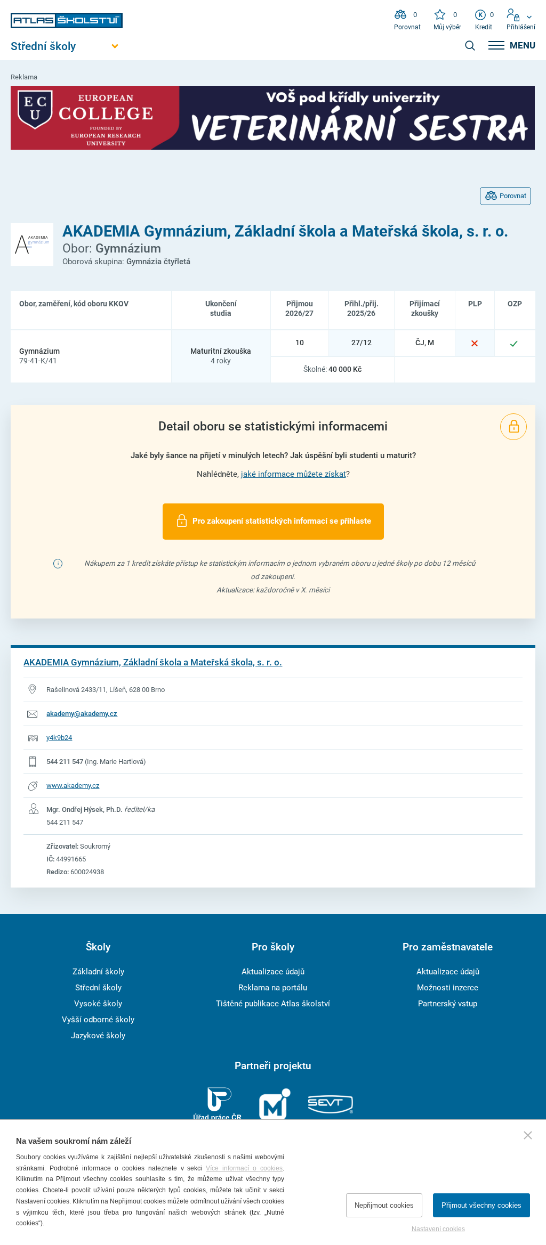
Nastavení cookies (438, 1229)
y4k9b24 (59, 738)
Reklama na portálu (272, 987)
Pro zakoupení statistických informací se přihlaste (281, 521)
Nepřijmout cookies (384, 1205)
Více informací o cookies (244, 1168)
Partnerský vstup (447, 1003)
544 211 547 (64, 762)
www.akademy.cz (72, 786)
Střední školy (98, 987)
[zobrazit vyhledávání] (469, 45)
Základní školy (98, 972)
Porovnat (513, 196)
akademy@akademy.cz (81, 714)
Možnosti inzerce (447, 987)
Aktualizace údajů (273, 972)
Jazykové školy (98, 1035)
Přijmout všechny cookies (481, 1205)
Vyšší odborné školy (98, 1019)
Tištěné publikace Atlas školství (273, 1003)
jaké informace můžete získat (293, 474)
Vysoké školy (98, 1003)
